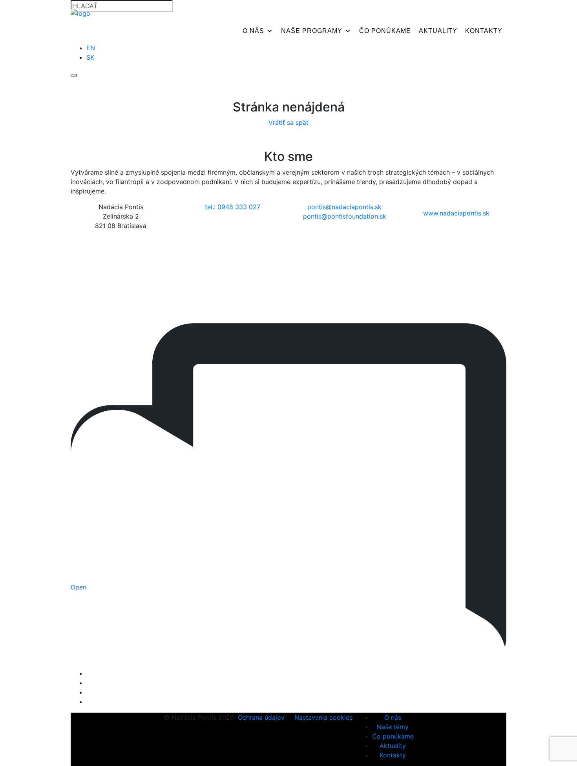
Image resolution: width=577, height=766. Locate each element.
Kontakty (483, 30)
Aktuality (438, 30)
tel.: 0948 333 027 (232, 207)
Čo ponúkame (385, 30)
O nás (253, 30)
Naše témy (393, 727)
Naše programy (311, 30)
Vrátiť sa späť (288, 122)
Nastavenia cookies (323, 717)
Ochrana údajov (261, 717)
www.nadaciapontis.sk (456, 213)
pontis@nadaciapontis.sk (344, 207)
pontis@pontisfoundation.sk (344, 216)
